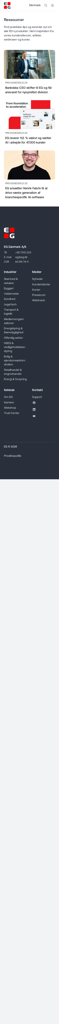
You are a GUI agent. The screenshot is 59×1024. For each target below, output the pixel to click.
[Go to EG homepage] (7, 5)
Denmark (35, 5)
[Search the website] (46, 5)
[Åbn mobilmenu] (52, 5)
